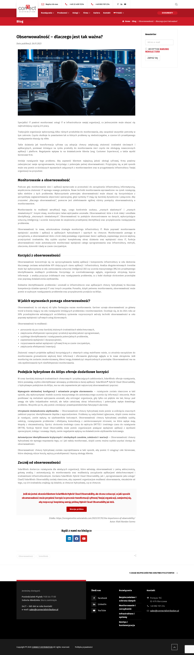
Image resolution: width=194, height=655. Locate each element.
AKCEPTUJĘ (157, 50)
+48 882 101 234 (102, 4)
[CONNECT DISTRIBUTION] (27, 8)
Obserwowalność (26, 556)
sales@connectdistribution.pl (43, 609)
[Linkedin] (121, 4)
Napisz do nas (52, 4)
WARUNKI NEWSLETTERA (157, 50)
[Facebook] (118, 4)
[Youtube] (84, 538)
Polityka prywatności (84, 647)
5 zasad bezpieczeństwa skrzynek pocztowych (151, 573)
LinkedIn (102, 604)
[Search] (176, 4)
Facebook (102, 598)
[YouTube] (125, 4)
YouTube (102, 610)
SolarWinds (43, 556)
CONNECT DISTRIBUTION (42, 647)
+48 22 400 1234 (76, 4)
